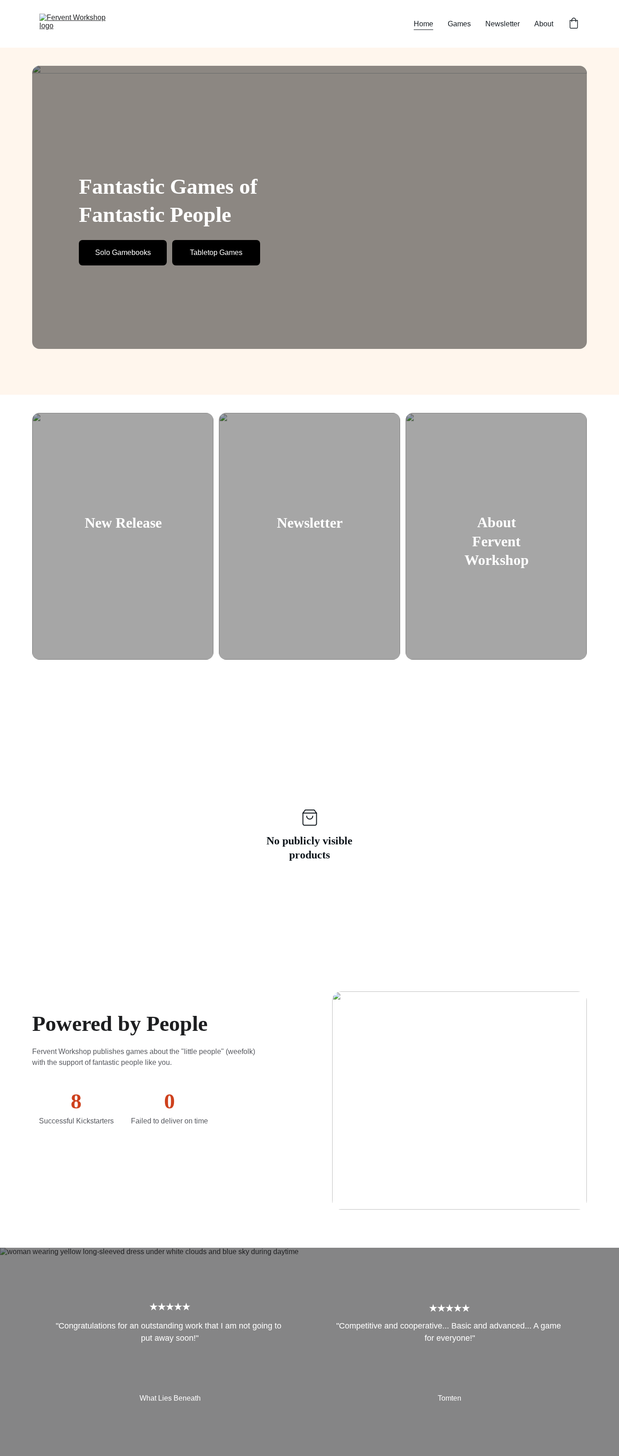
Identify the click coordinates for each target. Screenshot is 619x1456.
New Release (123, 523)
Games (459, 24)
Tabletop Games (216, 252)
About (543, 24)
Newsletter (502, 24)
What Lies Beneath (170, 1398)
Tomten (449, 1398)
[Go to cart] (574, 24)
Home (423, 24)
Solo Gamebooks (123, 252)
